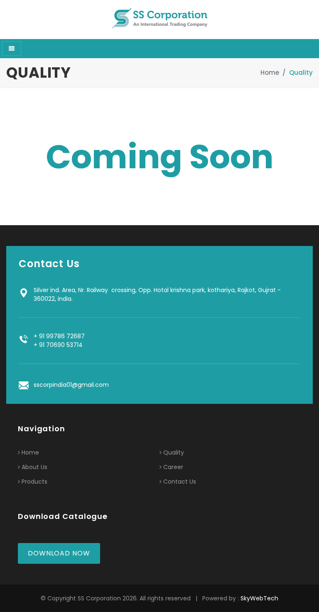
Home (269, 72)
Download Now (59, 553)
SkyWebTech (259, 598)
